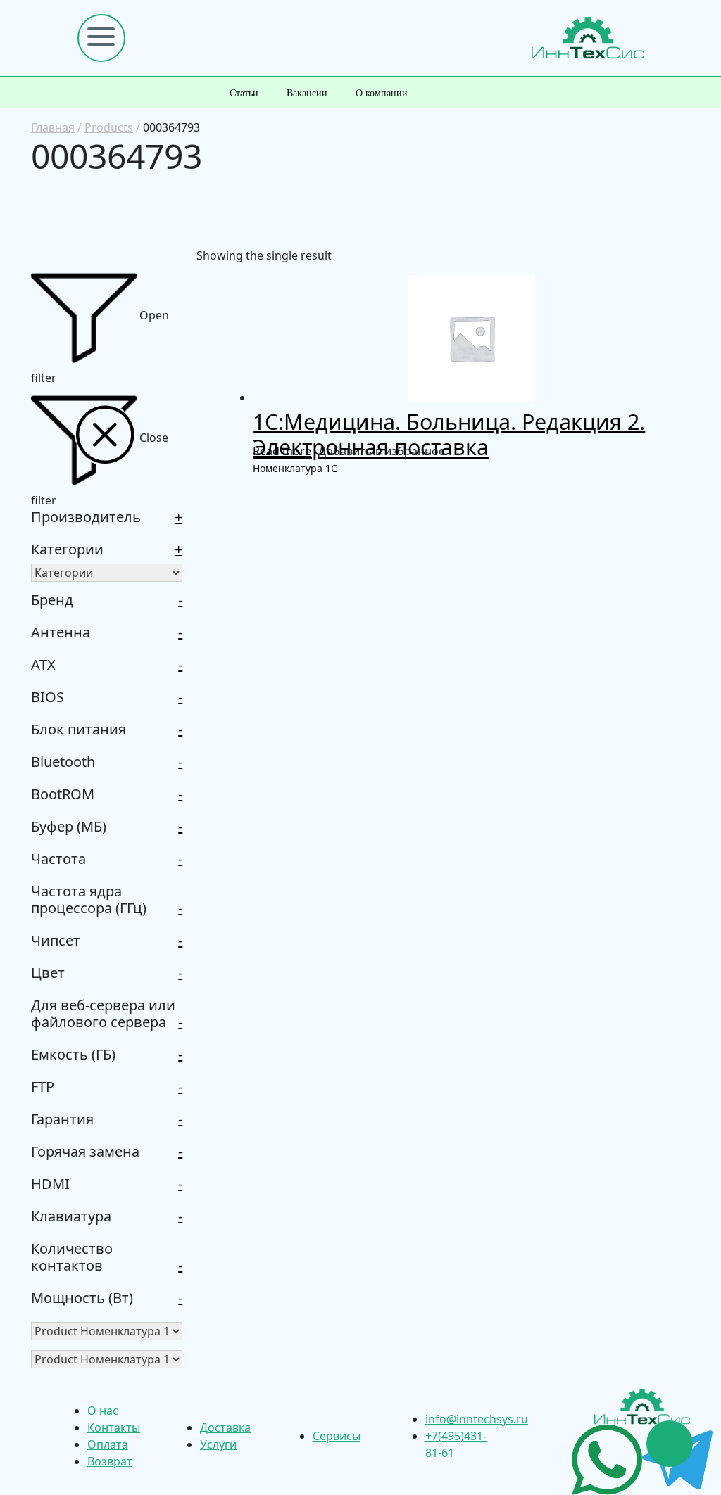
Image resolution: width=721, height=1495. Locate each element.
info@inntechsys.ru (476, 1419)
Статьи (244, 93)
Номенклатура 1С (295, 468)
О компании (382, 93)
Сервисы (336, 1436)
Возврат (109, 1461)
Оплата (107, 1444)
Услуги (218, 1444)
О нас (102, 1410)
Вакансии (307, 93)
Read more (282, 451)
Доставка (225, 1427)
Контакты (113, 1427)
